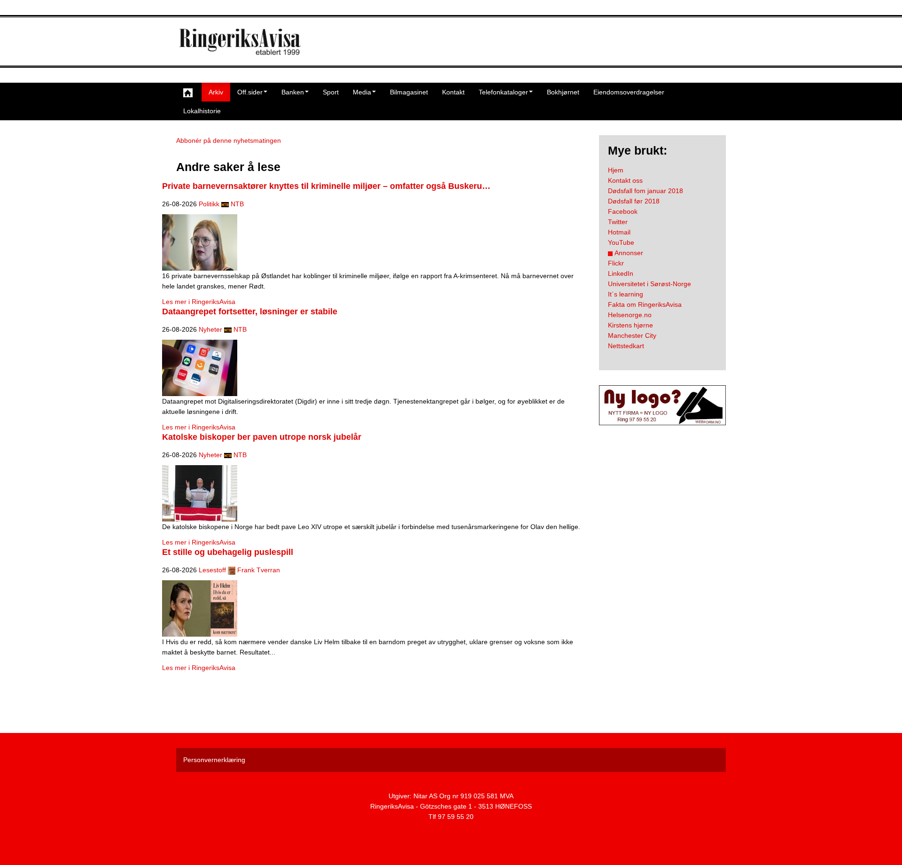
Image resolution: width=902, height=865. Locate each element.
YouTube (621, 242)
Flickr (616, 263)
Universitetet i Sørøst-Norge (649, 284)
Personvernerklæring (214, 760)
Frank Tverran (258, 570)
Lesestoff (212, 570)
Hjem (615, 170)
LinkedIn (620, 273)
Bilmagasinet (409, 92)
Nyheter (210, 329)
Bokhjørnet (563, 92)
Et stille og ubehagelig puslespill (227, 552)
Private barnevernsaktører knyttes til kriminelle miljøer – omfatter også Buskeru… (326, 186)
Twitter (618, 222)
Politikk (209, 204)
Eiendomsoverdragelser (628, 92)
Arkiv (216, 92)
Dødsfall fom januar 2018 (645, 191)
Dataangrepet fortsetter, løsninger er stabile (249, 311)
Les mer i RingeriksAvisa (198, 301)
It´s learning (625, 294)
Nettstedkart (626, 346)
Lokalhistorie (202, 111)
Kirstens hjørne (630, 325)
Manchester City (632, 335)
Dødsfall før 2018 (634, 201)
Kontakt (453, 92)
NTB (237, 204)
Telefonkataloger (503, 92)
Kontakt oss (625, 180)
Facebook (623, 211)
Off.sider (250, 92)
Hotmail (619, 232)
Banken (292, 92)
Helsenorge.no (630, 315)
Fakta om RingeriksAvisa (645, 304)
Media (362, 92)
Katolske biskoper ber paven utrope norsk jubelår (261, 437)
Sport (331, 92)
